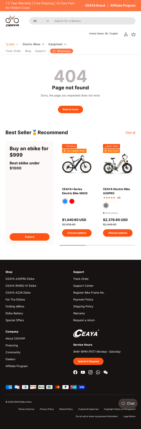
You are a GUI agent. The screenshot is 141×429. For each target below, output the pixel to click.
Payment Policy (83, 299)
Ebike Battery (14, 313)
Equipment (55, 44)
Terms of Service (26, 409)
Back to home (70, 109)
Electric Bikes (31, 44)
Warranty (79, 313)
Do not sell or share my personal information (97, 416)
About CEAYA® (15, 338)
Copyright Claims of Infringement (119, 409)
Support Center (83, 285)
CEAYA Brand (95, 5)
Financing (12, 345)
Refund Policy (66, 409)
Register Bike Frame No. (89, 292)
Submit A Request (88, 361)
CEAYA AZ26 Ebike (18, 292)
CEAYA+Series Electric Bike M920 (75, 191)
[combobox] (82, 20)
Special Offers (15, 320)
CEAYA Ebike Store (22, 402)
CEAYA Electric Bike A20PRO (116, 191)
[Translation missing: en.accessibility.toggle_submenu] (17, 44)
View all (130, 132)
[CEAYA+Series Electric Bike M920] (77, 164)
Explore (29, 236)
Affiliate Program (122, 5)
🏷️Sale (10, 44)
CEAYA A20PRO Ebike (20, 278)
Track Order (13, 51)
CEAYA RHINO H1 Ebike (21, 285)
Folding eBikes (15, 306)
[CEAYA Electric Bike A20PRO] (118, 164)
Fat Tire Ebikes (15, 299)
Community (13, 352)
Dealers (10, 359)
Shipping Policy (83, 306)
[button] (133, 34)
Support (40, 51)
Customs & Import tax (88, 409)
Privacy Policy (47, 409)
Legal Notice (129, 416)
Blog (28, 51)
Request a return (84, 320)
